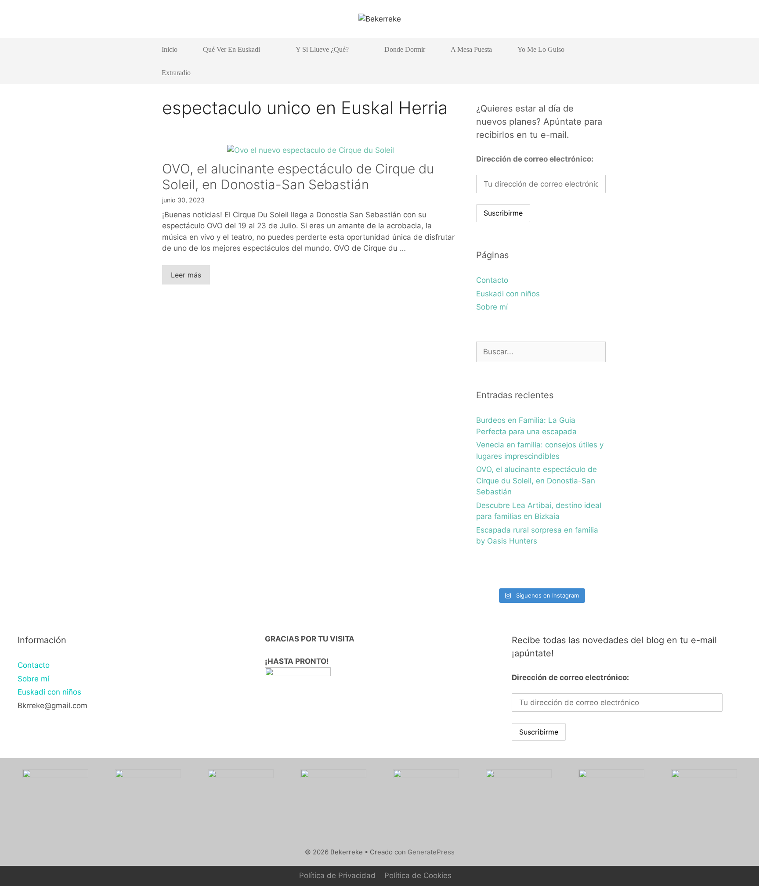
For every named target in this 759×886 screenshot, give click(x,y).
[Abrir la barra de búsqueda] (592, 72)
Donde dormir (404, 49)
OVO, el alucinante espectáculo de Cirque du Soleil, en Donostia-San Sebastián (298, 176)
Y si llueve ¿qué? (322, 49)
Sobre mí (492, 307)
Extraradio (176, 72)
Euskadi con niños (508, 293)
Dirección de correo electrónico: (534, 159)
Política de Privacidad (337, 875)
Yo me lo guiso (540, 49)
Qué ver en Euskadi (231, 49)
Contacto (492, 280)
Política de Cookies (418, 875)
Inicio (169, 49)
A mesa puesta (471, 49)
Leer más (186, 274)
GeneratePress (431, 852)
